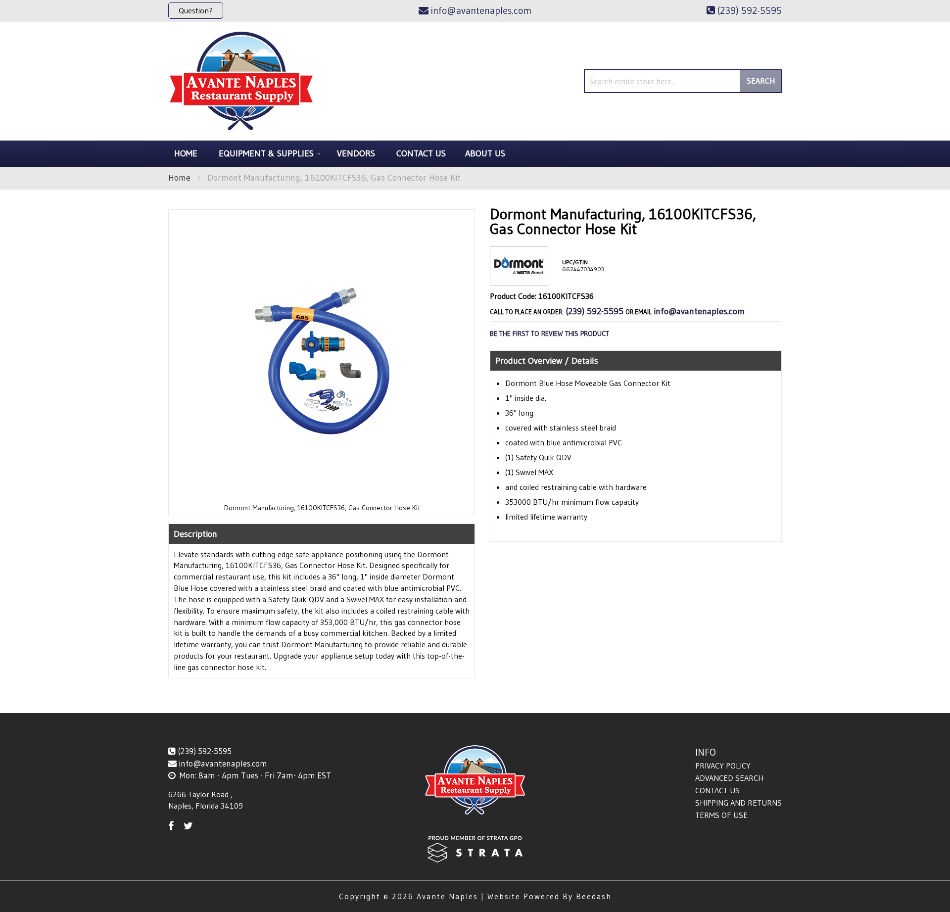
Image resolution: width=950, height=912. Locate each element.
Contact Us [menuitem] (421, 153)
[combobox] (683, 81)
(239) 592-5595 (594, 311)
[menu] (475, 154)
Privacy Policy (723, 765)
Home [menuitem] (185, 153)
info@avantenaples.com (699, 311)
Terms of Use (721, 815)
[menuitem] (268, 154)
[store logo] (241, 81)
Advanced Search (729, 778)
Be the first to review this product (549, 333)
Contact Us (717, 790)
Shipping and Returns (738, 803)
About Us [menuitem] (485, 153)
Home (179, 177)
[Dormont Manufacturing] (519, 277)
